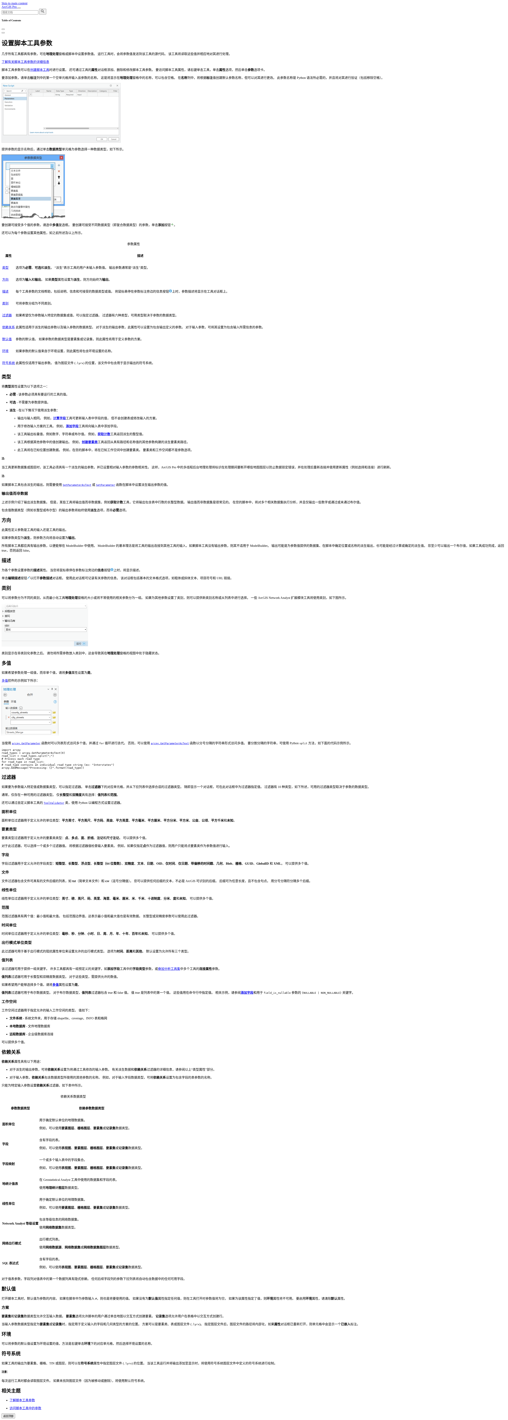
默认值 (7, 339)
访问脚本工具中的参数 (25, 1408)
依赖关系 (8, 327)
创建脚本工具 (39, 70)
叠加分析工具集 (169, 969)
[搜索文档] (42, 11)
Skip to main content (14, 3)
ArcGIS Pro (9, 7)
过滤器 (7, 315)
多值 (5, 680)
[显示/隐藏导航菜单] (19, 8)
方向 (5, 279)
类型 (5, 267)
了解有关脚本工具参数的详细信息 (25, 62)
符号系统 (8, 363)
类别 (5, 303)
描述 (5, 291)
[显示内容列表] (3, 32)
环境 (5, 351)
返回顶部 (8, 1416)
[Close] (3, 29)
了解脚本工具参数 (22, 1400)
